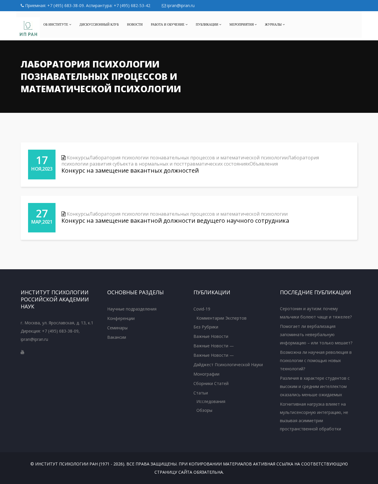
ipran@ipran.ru (180, 5)
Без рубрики (205, 327)
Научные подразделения (132, 309)
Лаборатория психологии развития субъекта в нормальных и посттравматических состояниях (190, 160)
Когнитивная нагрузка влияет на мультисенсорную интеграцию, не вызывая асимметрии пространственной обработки (314, 416)
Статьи (200, 393)
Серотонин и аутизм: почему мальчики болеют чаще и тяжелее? (316, 313)
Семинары (117, 328)
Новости (135, 24)
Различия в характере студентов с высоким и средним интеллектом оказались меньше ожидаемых (315, 386)
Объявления (264, 164)
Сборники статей (211, 383)
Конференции (121, 318)
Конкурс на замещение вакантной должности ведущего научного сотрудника (175, 220)
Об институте (56, 24)
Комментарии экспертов (221, 318)
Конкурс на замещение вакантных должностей (130, 170)
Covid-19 (201, 309)
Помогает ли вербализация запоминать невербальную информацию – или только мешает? (316, 334)
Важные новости (210, 336)
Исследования (210, 401)
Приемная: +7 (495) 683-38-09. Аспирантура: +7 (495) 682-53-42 (87, 5)
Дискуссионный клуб (99, 24)
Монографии (206, 374)
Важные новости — (213, 345)
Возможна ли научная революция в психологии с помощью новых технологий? (316, 360)
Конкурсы (78, 157)
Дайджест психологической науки (228, 364)
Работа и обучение (168, 24)
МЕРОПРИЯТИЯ (242, 24)
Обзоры (204, 410)
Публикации (207, 24)
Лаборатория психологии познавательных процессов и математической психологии (188, 157)
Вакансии (116, 337)
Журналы (274, 24)
